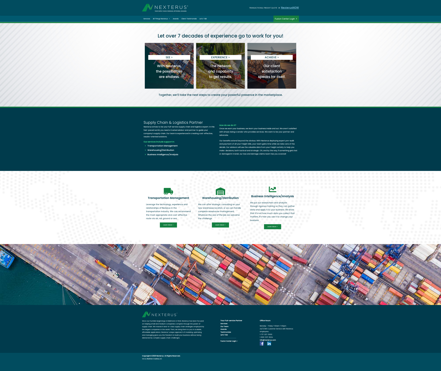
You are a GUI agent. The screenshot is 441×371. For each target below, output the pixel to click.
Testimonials (225, 332)
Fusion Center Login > (229, 341)
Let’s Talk (203, 19)
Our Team (224, 326)
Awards (176, 19)
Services (146, 19)
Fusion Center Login (285, 18)
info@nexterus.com (268, 340)
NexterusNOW (290, 7)
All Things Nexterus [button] (160, 19)
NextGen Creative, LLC (154, 359)
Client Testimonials (189, 19)
